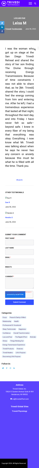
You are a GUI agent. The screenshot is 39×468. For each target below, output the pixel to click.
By (12, 29)
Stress (5, 341)
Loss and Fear (19, 18)
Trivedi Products (8, 349)
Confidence (7, 333)
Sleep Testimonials (9, 329)
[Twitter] (2, 23)
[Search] (35, 49)
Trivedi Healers (8, 352)
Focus (5, 317)
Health (16, 321)
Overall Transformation (21, 333)
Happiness (22, 329)
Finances (20, 349)
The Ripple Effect (21, 337)
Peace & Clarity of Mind (18, 317)
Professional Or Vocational (12, 325)
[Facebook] (2, 31)
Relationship (7, 321)
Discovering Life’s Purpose (11, 356)
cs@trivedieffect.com (20, 399)
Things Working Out (17, 341)
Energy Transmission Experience (14, 345)
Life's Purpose (20, 352)
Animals (33, 337)
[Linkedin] (2, 27)
